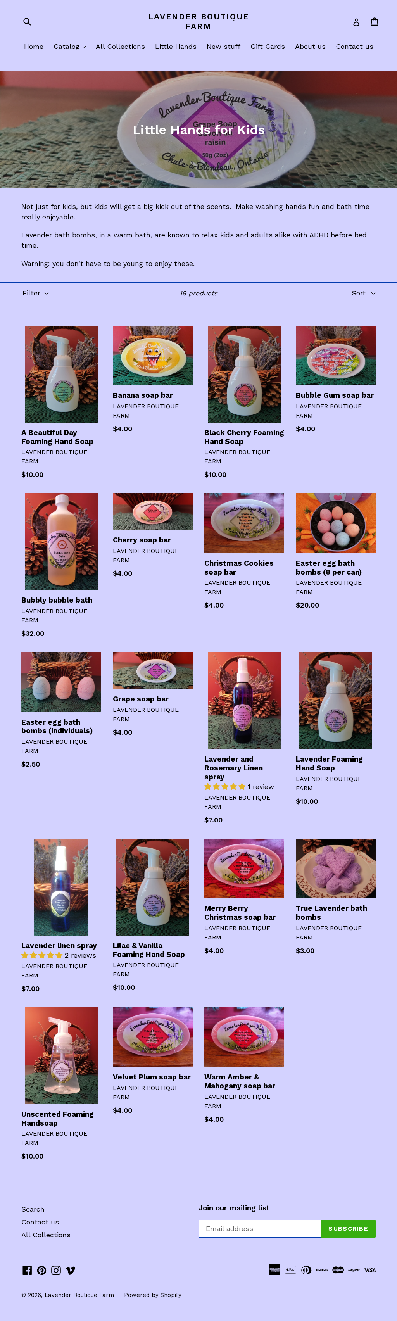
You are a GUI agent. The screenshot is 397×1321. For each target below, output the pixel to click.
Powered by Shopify (152, 1295)
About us (310, 46)
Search (33, 1209)
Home (33, 46)
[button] (226, 786)
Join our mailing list (233, 1208)
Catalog (72, 46)
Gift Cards (267, 46)
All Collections (120, 46)
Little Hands (176, 46)
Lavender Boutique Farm (198, 21)
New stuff (223, 46)
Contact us (354, 46)
